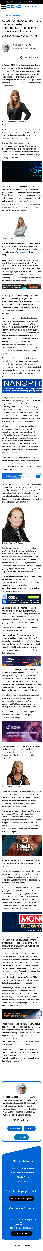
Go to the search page (21, 1198)
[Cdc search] (21, 476)
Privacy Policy (22, 1182)
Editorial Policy (23, 1177)
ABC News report (22, 252)
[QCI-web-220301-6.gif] (21, 286)
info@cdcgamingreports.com (21, 1228)
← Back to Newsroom (12, 15)
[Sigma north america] (21, 661)
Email (30, 1128)
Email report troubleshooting (22, 1173)
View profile (15, 1128)
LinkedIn (22, 1137)
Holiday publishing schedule (22, 1168)
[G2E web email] (21, 599)
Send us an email (21, 1233)
